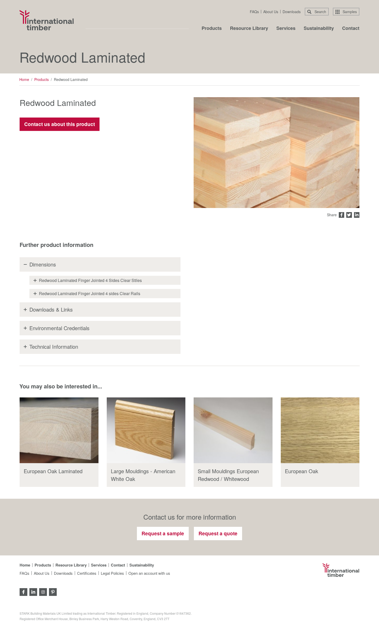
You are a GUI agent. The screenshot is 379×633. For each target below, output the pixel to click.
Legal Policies (112, 573)
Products (212, 28)
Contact (350, 28)
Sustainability (319, 28)
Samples (349, 11)
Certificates (86, 573)
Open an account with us (149, 573)
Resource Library (249, 28)
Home (24, 79)
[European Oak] (320, 430)
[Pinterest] (53, 592)
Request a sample (163, 533)
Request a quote (218, 533)
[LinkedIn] (33, 592)
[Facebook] (23, 592)
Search (320, 11)
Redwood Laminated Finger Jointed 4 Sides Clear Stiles (90, 280)
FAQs (254, 11)
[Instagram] (43, 592)
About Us (270, 11)
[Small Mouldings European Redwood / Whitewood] (233, 430)
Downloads (292, 11)
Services (285, 28)
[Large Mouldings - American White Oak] (146, 430)
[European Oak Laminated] (59, 430)
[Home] (47, 20)
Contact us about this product (59, 124)
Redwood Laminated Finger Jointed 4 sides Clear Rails (89, 293)
